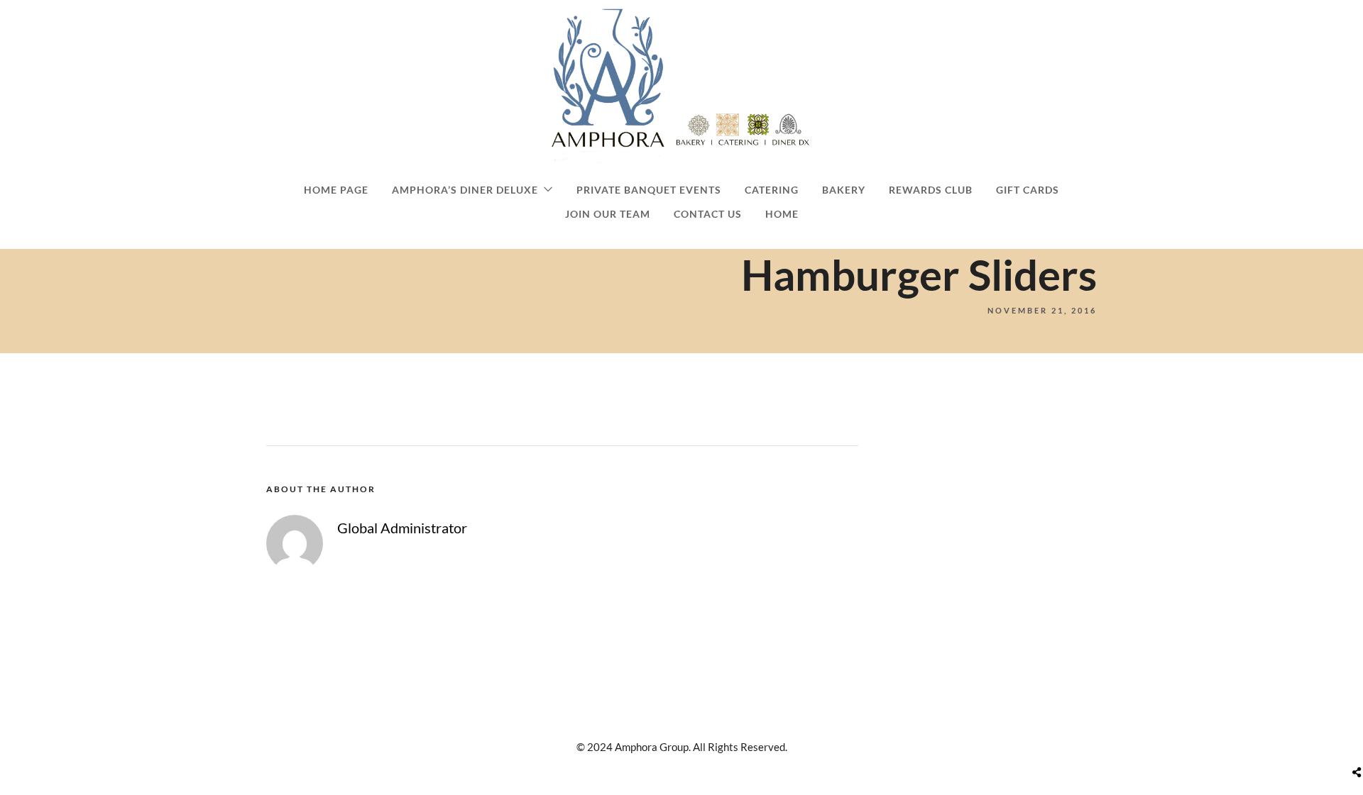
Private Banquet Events (648, 190)
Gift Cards (1027, 190)
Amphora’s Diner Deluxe (465, 190)
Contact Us (708, 214)
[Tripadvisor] (700, 719)
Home (782, 214)
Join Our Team (607, 214)
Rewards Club (931, 190)
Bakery (843, 190)
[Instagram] (676, 719)
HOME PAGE (336, 190)
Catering (772, 190)
